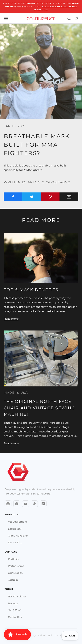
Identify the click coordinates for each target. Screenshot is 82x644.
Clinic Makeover (18, 535)
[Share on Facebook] (13, 197)
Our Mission (15, 572)
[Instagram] (8, 503)
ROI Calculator (17, 596)
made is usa (16, 392)
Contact (13, 579)
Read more (11, 318)
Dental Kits (15, 542)
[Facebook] (16, 503)
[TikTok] (34, 503)
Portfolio (13, 559)
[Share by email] (69, 197)
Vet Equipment (17, 521)
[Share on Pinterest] (50, 197)
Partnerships (16, 565)
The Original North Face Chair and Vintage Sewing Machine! (39, 408)
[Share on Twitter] (32, 197)
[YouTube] (25, 503)
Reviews (13, 603)
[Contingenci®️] (18, 472)
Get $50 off (14, 610)
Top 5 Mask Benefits (31, 289)
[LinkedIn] (43, 503)
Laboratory (14, 528)
